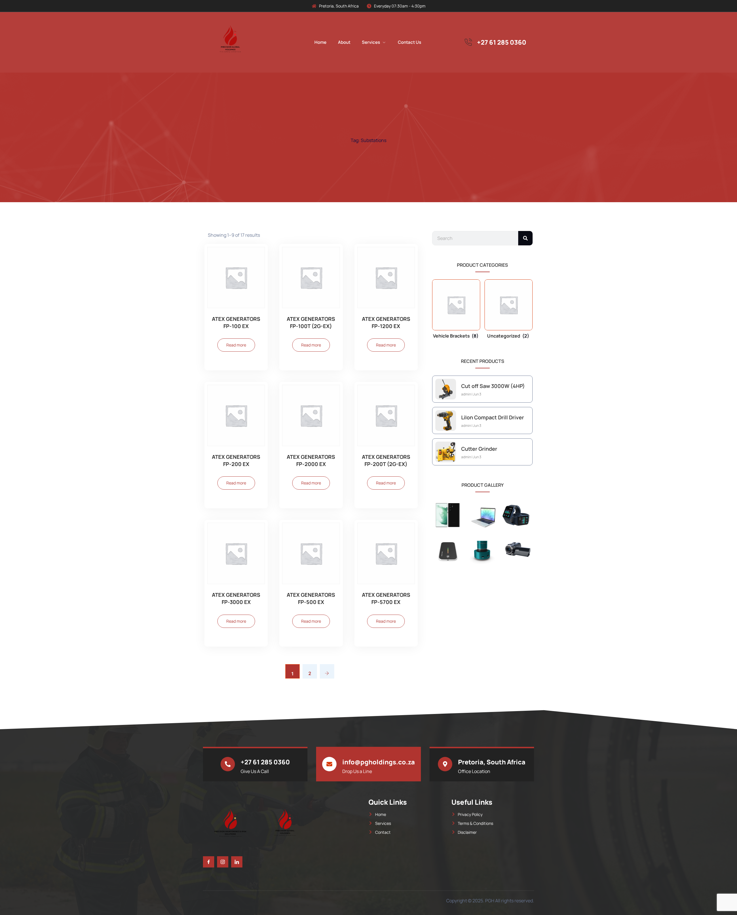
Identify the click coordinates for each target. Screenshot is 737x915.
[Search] (525, 238)
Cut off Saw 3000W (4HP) (493, 385)
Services (371, 42)
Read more (236, 345)
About (344, 42)
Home (320, 42)
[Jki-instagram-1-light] (222, 861)
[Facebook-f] (208, 861)
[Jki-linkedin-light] (236, 861)
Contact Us (409, 42)
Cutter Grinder (479, 448)
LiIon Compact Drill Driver (492, 417)
